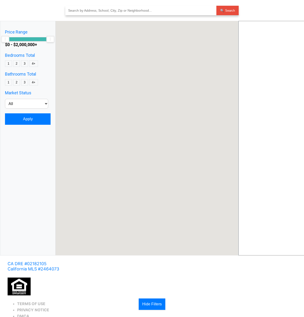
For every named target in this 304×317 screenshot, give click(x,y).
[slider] (5, 39)
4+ (33, 63)
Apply (28, 119)
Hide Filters (152, 304)
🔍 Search (227, 10)
